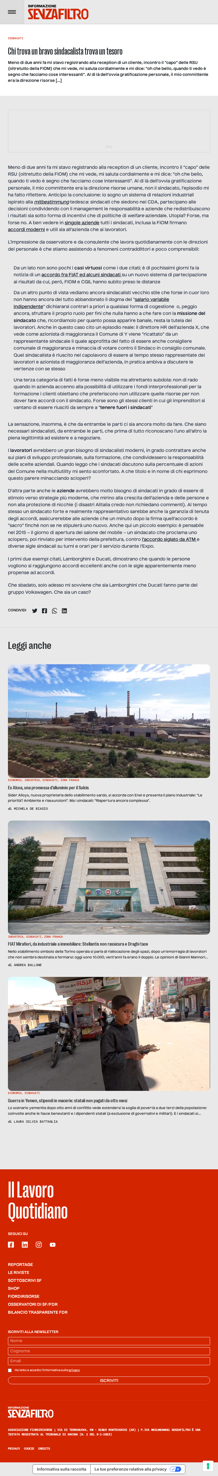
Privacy (14, 1448)
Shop (14, 1289)
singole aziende (82, 223)
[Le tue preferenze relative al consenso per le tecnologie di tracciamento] (208, 1466)
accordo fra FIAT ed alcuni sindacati (81, 275)
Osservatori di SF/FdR (33, 1305)
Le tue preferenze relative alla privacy (131, 1469)
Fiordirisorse (23, 1297)
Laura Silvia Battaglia (36, 1121)
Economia (15, 780)
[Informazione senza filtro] (109, 1412)
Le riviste (18, 1273)
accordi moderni (26, 230)
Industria (32, 780)
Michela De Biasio (31, 808)
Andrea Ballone (28, 965)
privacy (74, 1370)
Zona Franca (69, 780)
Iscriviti (109, 1381)
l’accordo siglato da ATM (169, 539)
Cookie (29, 1448)
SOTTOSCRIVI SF (25, 1281)
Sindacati (15, 38)
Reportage (20, 1265)
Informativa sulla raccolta (61, 1469)
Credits (44, 1448)
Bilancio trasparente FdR (38, 1313)
